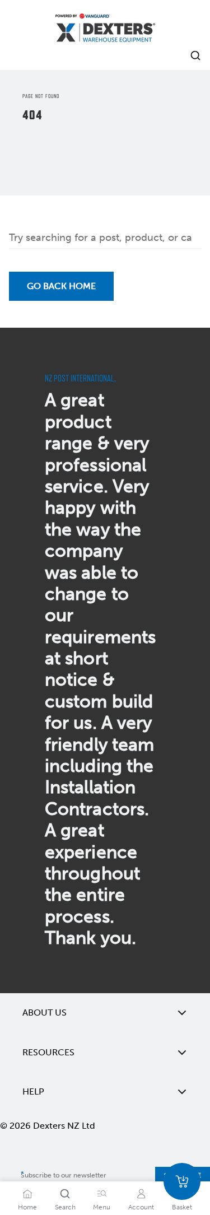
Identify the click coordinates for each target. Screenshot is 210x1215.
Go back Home (61, 286)
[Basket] (182, 1181)
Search (65, 1207)
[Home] (105, 29)
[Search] (65, 1193)
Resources (48, 1052)
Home (27, 1207)
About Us (44, 1012)
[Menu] (102, 1193)
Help (33, 1091)
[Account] (141, 1193)
